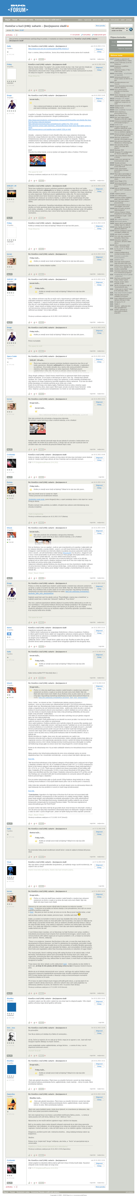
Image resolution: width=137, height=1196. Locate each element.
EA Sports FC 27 (119, 302)
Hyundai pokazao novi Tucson (121, 83)
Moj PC (9, 218)
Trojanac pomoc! (119, 193)
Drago (9, 95)
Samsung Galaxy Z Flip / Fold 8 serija (122, 70)
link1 (31, 908)
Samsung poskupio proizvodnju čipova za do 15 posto (123, 184)
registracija (87, 20)
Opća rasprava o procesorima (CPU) (120, 112)
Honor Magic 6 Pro (120, 181)
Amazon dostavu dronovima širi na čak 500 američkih (123, 134)
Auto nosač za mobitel (121, 234)
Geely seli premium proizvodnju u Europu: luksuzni (121, 170)
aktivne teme (97, 20)
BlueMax (10, 998)
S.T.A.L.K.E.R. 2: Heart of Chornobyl (122, 249)
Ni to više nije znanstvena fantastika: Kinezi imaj (122, 237)
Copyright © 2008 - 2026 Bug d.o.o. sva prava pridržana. (68, 1195)
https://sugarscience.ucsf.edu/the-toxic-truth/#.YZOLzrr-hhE (49, 129)
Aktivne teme (116, 55)
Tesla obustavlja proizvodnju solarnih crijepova (123, 86)
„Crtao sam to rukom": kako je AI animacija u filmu (123, 289)
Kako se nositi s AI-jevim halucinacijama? (122, 209)
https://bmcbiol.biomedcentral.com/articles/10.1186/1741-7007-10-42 (53, 124)
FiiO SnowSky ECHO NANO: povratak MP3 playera (121, 146)
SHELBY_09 (12, 186)
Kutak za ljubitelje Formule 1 (123, 110)
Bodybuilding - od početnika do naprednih (123, 74)
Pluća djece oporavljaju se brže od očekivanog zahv (122, 174)
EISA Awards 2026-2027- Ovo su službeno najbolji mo (123, 131)
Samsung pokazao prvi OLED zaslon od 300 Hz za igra (123, 78)
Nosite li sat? (118, 124)
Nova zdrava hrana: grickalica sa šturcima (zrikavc (121, 91)
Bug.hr (7, 20)
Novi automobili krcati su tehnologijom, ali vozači (122, 205)
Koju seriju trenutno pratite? (123, 292)
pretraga (129, 20)
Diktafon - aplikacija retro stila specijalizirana (122, 306)
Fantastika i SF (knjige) (121, 98)
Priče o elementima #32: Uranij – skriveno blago (122, 246)
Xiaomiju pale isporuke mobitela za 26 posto (121, 295)
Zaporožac (11, 1094)
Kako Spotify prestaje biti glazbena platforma (122, 227)
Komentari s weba (26, 20)
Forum (14, 20)
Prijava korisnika (118, 37)
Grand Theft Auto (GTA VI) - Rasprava (123, 63)
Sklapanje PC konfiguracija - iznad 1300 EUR (123, 165)
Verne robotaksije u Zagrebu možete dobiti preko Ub (123, 95)
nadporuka (100, 59)
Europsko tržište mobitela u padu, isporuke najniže (123, 198)
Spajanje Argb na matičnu (122, 106)
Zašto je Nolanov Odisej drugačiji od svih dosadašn (123, 213)
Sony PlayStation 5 (120, 115)
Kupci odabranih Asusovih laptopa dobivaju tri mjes (122, 299)
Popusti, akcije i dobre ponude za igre (121, 282)
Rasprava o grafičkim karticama (121, 67)
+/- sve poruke (75, 34)
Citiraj (99, 52)
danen (9, 628)
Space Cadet (12, 356)
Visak (9, 862)
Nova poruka (100, 25)
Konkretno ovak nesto (37, 499)
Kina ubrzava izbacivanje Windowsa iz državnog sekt (123, 142)
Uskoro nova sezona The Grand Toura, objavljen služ (123, 266)
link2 (31, 912)
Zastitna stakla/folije (120, 269)
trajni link (93, 59)
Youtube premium (120, 163)
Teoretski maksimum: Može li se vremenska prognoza (123, 271)
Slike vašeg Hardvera (121, 219)
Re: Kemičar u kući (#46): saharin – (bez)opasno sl (47, 46)
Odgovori (99, 49)
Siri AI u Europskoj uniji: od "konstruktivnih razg (122, 286)
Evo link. (31, 759)
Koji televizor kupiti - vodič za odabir (122, 216)
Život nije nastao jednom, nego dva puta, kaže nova (122, 262)
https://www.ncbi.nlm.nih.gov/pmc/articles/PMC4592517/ (48, 49)
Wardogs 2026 (119, 150)
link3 (65, 964)
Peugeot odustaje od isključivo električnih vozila (122, 127)
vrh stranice (130, 1192)
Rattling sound (119, 108)
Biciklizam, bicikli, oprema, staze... (122, 178)
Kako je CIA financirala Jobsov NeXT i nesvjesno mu (122, 190)
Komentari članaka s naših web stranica (50, 20)
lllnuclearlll (67, 553)
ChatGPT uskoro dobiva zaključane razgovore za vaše (122, 102)
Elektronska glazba (120, 221)
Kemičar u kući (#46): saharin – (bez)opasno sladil (47, 64)
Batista (10, 482)
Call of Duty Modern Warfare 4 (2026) (123, 156)
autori (122, 20)
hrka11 (10, 528)
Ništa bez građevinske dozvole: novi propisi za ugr (123, 138)
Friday (9, 64)
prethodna (9, 35)
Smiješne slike (119, 259)
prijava (80, 20)
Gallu (9, 46)
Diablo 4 (117, 304)
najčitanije (106, 20)
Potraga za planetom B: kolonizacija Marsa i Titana (123, 59)
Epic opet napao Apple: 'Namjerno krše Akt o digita (123, 118)
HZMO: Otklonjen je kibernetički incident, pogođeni (121, 311)
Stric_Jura (11, 1028)
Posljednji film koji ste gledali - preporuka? (123, 275)
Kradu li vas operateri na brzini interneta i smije (122, 160)
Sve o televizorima (120, 195)
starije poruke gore (100, 34)
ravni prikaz (87, 34)
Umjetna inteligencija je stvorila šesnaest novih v (122, 253)
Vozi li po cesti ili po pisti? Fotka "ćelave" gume (122, 279)
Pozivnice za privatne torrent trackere (121, 256)
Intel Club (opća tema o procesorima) (121, 202)
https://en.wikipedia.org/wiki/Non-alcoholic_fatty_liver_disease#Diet (63, 698)
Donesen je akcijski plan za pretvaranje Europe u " (123, 121)
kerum (9, 254)
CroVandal (11, 455)
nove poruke (115, 20)
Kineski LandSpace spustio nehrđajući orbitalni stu (123, 231)
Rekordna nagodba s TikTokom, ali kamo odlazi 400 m (122, 241)
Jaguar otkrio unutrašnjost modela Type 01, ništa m (122, 224)
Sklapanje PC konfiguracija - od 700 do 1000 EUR (123, 152)
